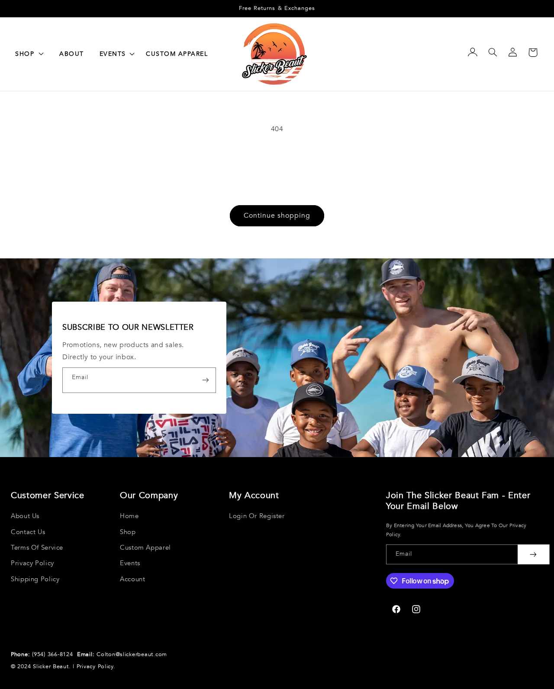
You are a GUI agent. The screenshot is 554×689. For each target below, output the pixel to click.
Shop (128, 532)
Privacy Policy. (96, 666)
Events (130, 563)
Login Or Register (257, 516)
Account (132, 579)
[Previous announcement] (29, 8)
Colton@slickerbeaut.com (132, 654)
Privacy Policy (32, 563)
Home (129, 516)
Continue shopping (277, 215)
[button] (115, 54)
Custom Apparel (145, 547)
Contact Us (28, 532)
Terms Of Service (37, 547)
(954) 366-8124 (53, 654)
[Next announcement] (524, 8)
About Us (25, 516)
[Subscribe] (206, 380)
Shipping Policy (35, 579)
